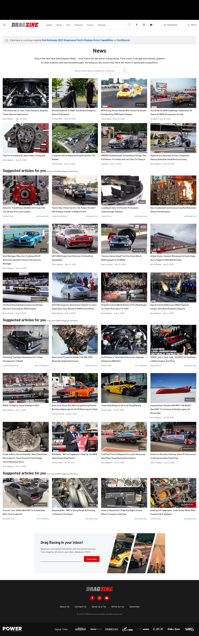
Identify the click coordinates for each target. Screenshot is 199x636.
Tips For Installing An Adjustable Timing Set (24, 155)
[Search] (124, 70)
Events (90, 25)
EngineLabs (44, 216)
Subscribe (92, 559)
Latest (49, 25)
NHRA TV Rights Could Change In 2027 (21, 405)
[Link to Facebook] (136, 24)
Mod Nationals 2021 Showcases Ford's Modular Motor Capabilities (77, 40)
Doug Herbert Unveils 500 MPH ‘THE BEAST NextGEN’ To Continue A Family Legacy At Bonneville (170, 409)
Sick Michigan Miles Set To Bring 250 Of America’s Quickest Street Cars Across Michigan (22, 260)
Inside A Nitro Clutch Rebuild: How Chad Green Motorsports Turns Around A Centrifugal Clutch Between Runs (25, 458)
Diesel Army (93, 216)
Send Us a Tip (99, 606)
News (59, 25)
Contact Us (80, 606)
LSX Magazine (43, 365)
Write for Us (117, 606)
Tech (68, 25)
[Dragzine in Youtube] (106, 598)
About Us (64, 606)
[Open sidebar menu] (4, 24)
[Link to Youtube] (151, 24)
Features (102, 25)
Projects (79, 25)
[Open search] (129, 24)
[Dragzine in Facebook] (92, 598)
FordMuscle (123, 40)
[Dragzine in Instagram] (99, 598)
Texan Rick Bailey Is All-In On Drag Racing (121, 405)
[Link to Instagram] (143, 24)
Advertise (134, 606)
